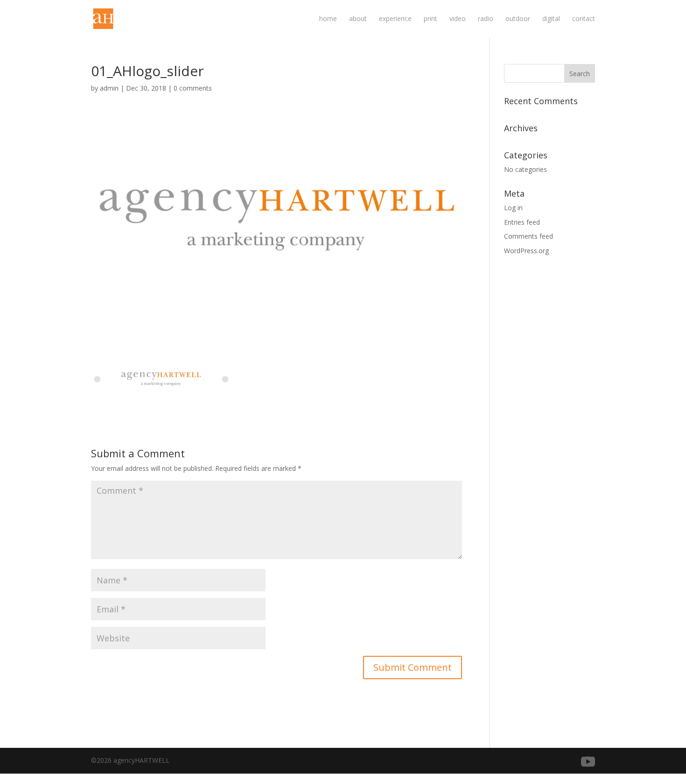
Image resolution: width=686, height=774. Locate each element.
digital (551, 19)
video (457, 19)
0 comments (193, 88)
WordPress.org (526, 250)
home (328, 19)
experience (395, 19)
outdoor (517, 19)
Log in (513, 207)
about (358, 19)
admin (109, 88)
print (430, 19)
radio (485, 19)
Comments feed (528, 236)
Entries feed (522, 222)
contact (583, 19)
